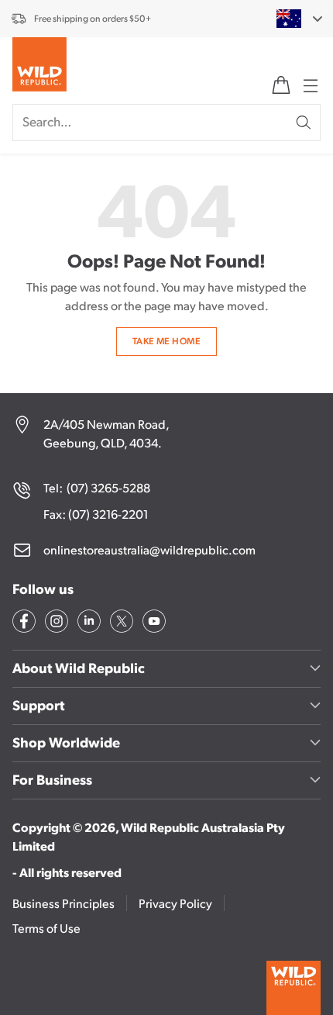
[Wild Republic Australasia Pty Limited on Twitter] (120, 623)
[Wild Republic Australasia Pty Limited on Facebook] (22, 623)
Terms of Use (46, 928)
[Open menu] (309, 85)
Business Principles (63, 903)
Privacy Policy (175, 903)
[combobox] (290, 18)
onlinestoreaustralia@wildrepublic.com (149, 549)
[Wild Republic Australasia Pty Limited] (39, 67)
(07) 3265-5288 (108, 487)
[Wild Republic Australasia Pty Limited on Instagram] (55, 623)
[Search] (304, 122)
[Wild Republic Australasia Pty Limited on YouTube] (152, 623)
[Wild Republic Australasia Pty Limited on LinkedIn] (87, 623)
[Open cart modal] (281, 85)
